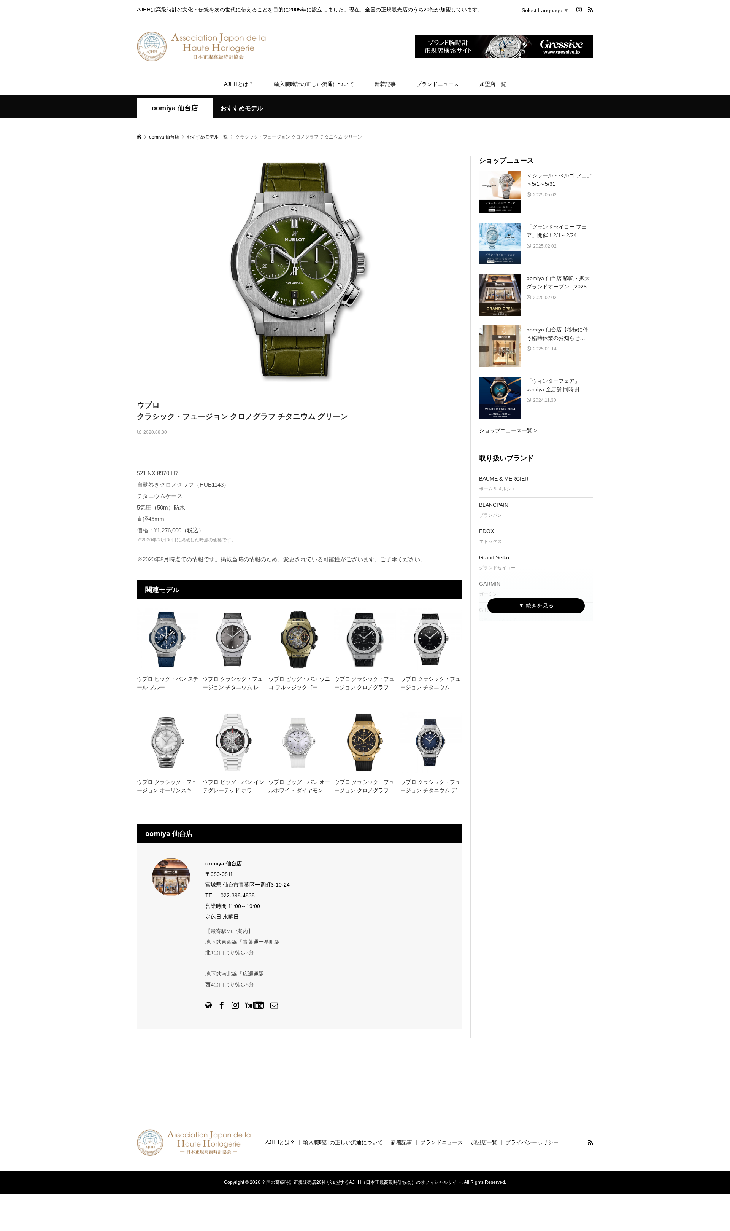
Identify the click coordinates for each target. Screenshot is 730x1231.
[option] (299, 270)
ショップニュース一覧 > (508, 430)
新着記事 (385, 84)
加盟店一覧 (492, 84)
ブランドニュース (437, 84)
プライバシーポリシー (532, 1142)
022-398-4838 (238, 895)
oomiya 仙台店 (175, 108)
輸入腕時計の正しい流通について (314, 84)
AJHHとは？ (239, 84)
